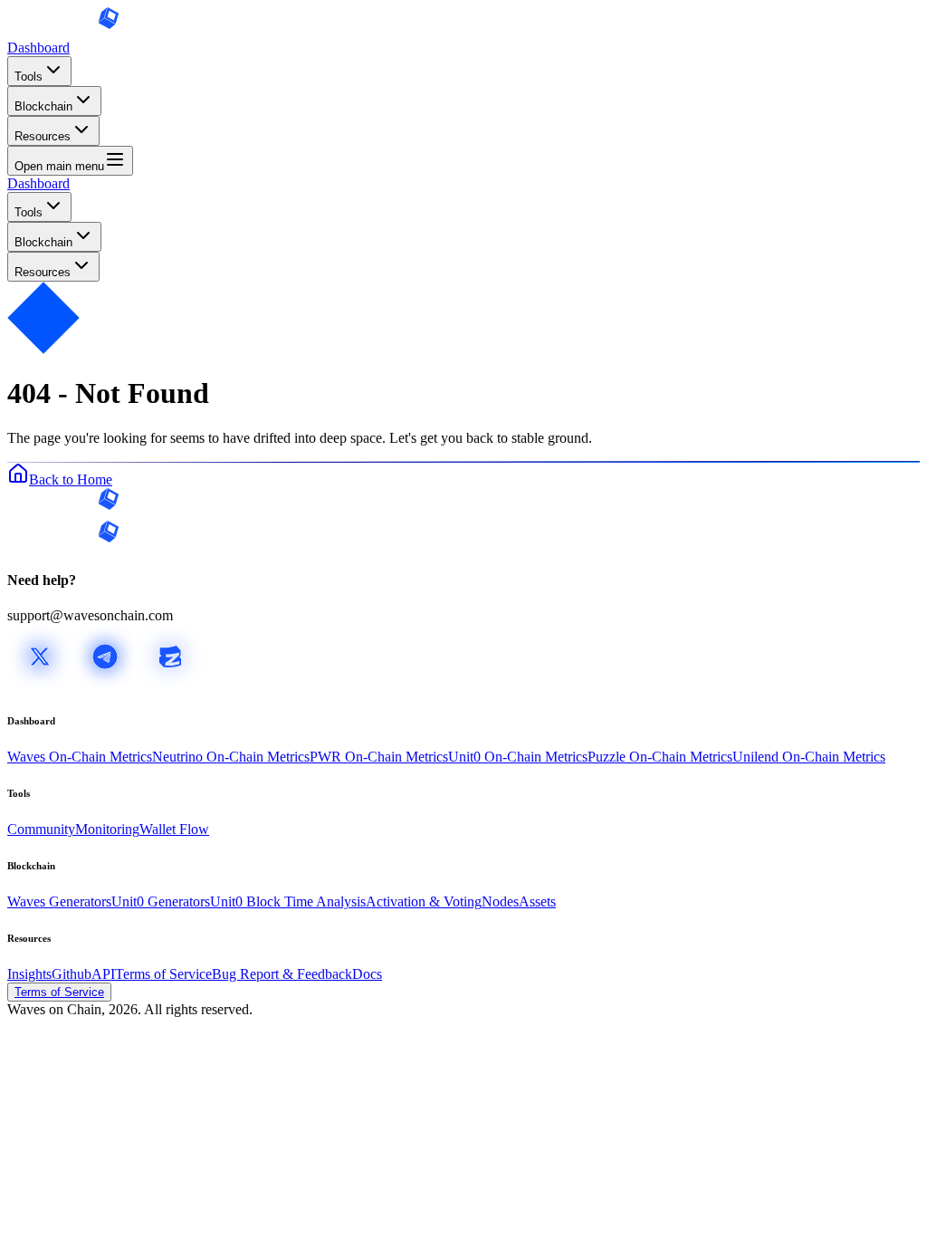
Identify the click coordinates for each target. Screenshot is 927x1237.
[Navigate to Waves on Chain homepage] (63, 31)
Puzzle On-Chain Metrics (660, 756)
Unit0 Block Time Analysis (288, 901)
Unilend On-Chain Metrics (808, 756)
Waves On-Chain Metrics (79, 756)
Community (41, 829)
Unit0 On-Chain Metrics (518, 756)
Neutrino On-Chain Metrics (231, 756)
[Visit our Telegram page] (105, 684)
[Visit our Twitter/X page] (39, 684)
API (103, 974)
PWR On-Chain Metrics (379, 756)
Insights (29, 974)
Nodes (500, 901)
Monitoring (107, 829)
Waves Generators (59, 901)
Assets (537, 901)
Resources (42, 136)
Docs (367, 974)
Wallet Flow (174, 829)
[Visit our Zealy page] (170, 684)
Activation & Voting (424, 901)
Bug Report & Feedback (282, 974)
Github (71, 974)
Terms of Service (163, 974)
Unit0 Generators (160, 901)
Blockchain (43, 106)
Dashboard (38, 47)
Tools (28, 76)
